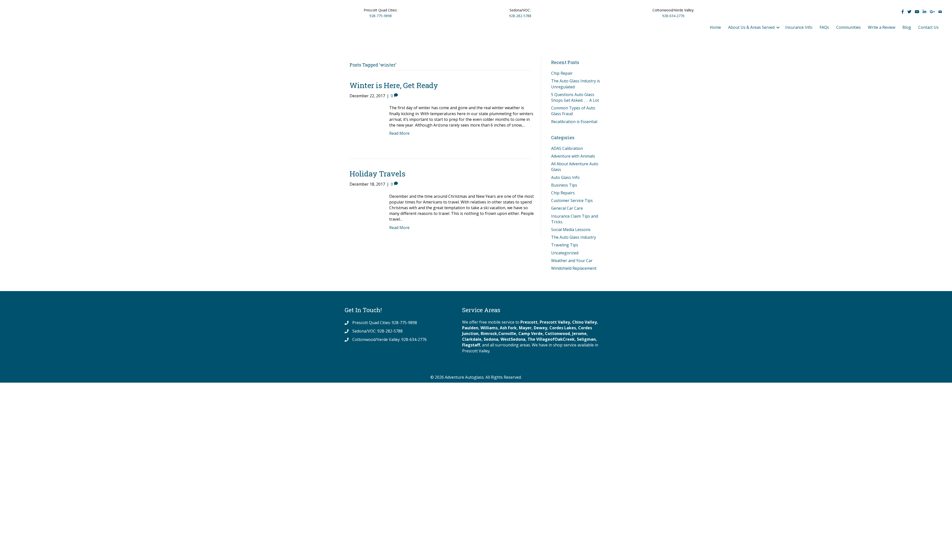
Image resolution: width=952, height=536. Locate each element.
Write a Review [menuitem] (881, 27)
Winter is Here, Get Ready (394, 85)
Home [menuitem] (715, 27)
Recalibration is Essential (574, 121)
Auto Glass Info (565, 177)
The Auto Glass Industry (573, 237)
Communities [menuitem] (848, 27)
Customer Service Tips (572, 200)
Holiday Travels (377, 173)
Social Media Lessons (571, 229)
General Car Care (567, 208)
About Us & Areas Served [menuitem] (751, 27)
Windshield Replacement (573, 268)
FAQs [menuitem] (824, 27)
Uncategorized (564, 253)
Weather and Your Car (572, 260)
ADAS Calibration (567, 148)
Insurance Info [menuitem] (798, 27)
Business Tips (564, 185)
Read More (399, 133)
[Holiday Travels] (364, 211)
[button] (777, 27)
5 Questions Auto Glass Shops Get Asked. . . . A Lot (575, 97)
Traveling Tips (564, 245)
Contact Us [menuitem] (928, 27)
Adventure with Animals (573, 156)
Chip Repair (562, 73)
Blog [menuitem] (906, 27)
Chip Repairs (563, 193)
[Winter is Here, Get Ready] (364, 123)
